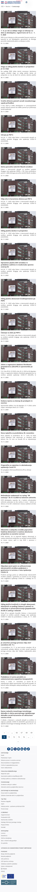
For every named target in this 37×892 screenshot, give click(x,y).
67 (22, 733)
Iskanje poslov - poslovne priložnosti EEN (13, 806)
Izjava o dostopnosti (6, 866)
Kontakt (3, 827)
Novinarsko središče (7, 820)
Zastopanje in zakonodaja (9, 790)
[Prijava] (26, 2)
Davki (2, 755)
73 (19, 737)
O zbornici (4, 812)
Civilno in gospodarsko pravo (9, 765)
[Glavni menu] (1, 2)
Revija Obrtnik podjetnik (8, 854)
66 (17, 733)
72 (14, 737)
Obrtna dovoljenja (6, 838)
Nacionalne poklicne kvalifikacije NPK (11, 776)
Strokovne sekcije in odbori (9, 784)
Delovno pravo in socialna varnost (10, 760)
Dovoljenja (4, 831)
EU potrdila (4, 843)
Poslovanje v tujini (6, 758)
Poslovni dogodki (6, 801)
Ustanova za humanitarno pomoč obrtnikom (16, 848)
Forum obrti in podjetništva (9, 793)
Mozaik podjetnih (6, 856)
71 (9, 737)
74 (24, 737)
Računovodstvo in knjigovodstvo (10, 763)
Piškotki (5, 869)
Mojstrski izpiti (5, 773)
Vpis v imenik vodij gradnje (9, 840)
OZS (2, 6)
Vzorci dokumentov (6, 767)
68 (26, 733)
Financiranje (4, 809)
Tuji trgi (3, 799)
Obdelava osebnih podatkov (9, 864)
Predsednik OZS (5, 817)
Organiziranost (5, 815)
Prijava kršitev (5, 825)
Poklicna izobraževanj (8, 771)
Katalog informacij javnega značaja (11, 822)
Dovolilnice (4, 835)
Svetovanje (16, 6)
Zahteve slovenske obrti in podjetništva (12, 795)
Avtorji (3, 871)
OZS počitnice (5, 859)
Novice (8, 6)
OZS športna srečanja (7, 861)
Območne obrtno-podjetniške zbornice (12, 787)
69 (31, 733)
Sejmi (2, 804)
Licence (3, 833)
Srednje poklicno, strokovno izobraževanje (13, 778)
